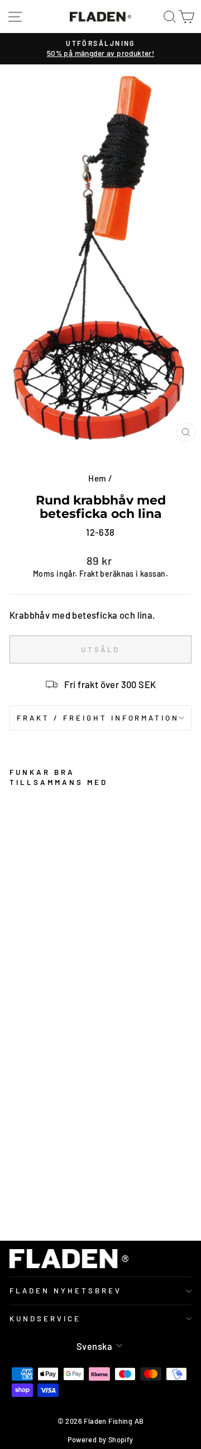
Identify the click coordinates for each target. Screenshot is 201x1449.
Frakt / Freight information (98, 717)
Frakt (88, 573)
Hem (97, 478)
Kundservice (45, 1318)
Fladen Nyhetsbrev (65, 1290)
